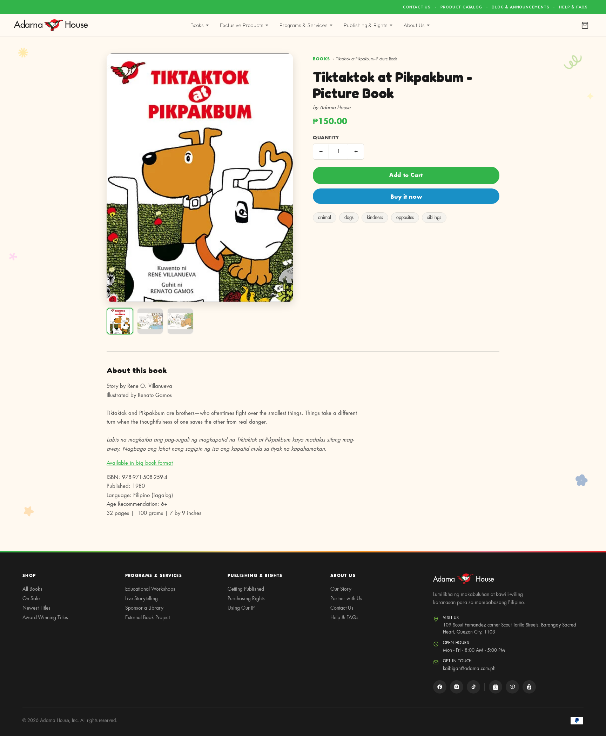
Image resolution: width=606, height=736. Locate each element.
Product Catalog (461, 7)
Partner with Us (346, 598)
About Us (414, 25)
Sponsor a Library (144, 607)
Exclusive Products (241, 25)
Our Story (340, 588)
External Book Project (147, 617)
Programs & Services (304, 25)
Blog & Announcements (520, 7)
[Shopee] (495, 687)
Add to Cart (406, 175)
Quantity (326, 137)
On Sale (31, 598)
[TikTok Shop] (529, 687)
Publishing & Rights (366, 25)
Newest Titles (36, 607)
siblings (434, 217)
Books (197, 25)
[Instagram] (456, 687)
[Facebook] (439, 687)
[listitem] (120, 321)
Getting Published (246, 588)
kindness (375, 217)
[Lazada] (512, 687)
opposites (405, 217)
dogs (349, 217)
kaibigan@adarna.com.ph (469, 668)
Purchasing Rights (246, 598)
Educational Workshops (150, 588)
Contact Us (417, 7)
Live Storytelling (141, 598)
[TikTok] (473, 687)
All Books (32, 588)
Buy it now (406, 197)
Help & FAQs (573, 7)
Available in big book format (140, 463)
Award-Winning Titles (45, 617)
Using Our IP (241, 607)
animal (324, 217)
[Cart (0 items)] (585, 25)
